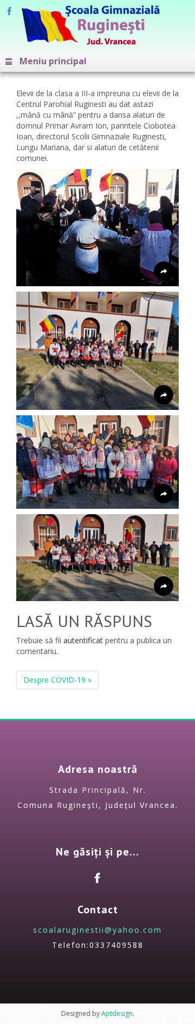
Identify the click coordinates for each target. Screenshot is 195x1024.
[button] (97, 227)
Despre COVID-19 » (57, 680)
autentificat (83, 640)
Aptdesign (117, 1013)
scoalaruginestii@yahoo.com (97, 930)
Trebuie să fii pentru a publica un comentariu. (94, 645)
